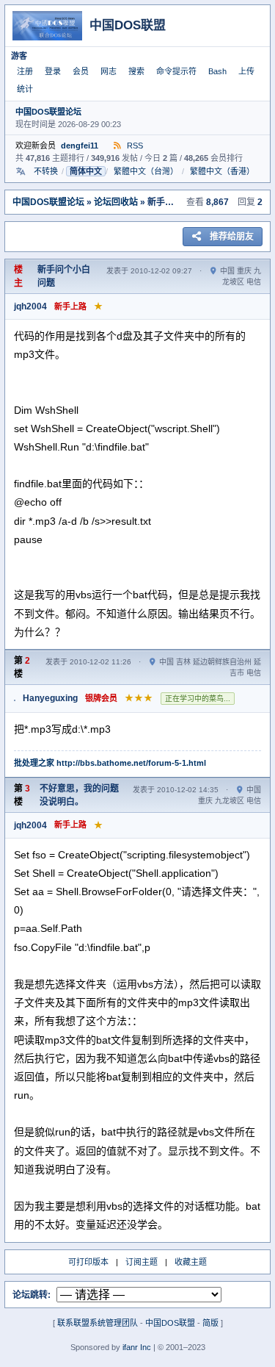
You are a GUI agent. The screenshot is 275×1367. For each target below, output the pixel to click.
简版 (210, 1322)
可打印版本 (88, 1261)
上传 (246, 71)
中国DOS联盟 (170, 1322)
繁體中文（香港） (222, 171)
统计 (25, 89)
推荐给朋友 (232, 237)
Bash (217, 71)
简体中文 (86, 171)
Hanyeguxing (50, 698)
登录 (53, 71)
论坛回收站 (116, 202)
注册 (25, 71)
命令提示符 (176, 71)
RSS (134, 145)
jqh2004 (30, 306)
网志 (108, 71)
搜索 (136, 71)
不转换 (46, 171)
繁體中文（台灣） (146, 171)
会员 (81, 71)
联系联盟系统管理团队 (97, 1322)
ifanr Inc (136, 1347)
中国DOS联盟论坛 (48, 111)
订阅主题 (141, 1261)
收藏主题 (191, 1261)
